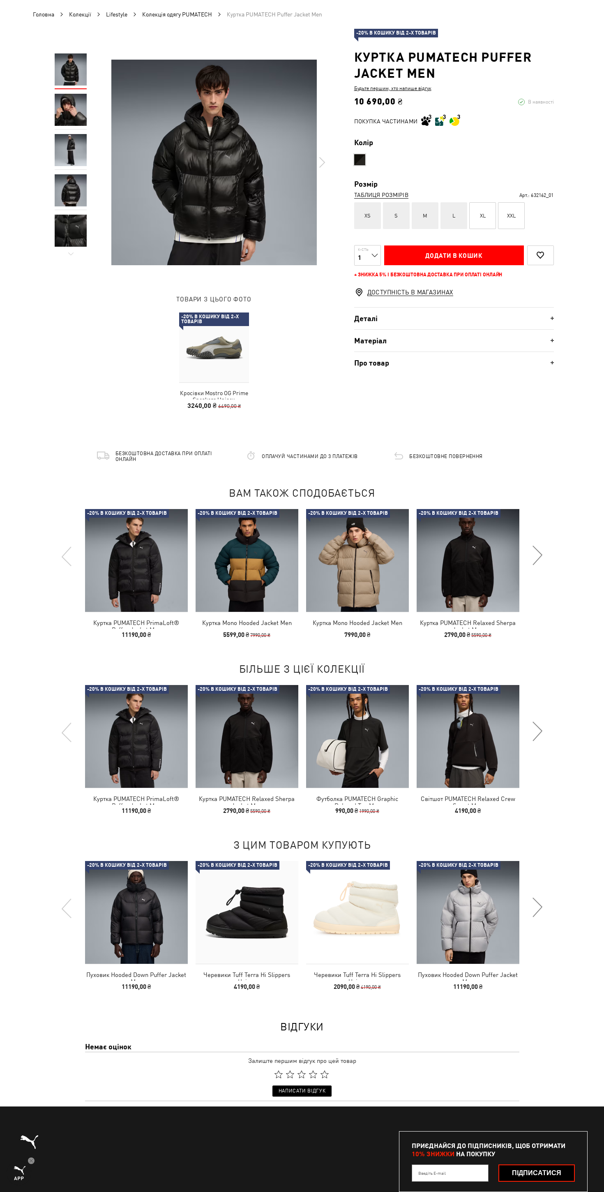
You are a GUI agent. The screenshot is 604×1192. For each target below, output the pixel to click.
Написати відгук (302, 1091)
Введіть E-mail (432, 1173)
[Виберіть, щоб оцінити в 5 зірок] (324, 1074)
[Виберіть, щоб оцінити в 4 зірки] (313, 1074)
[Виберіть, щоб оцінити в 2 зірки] (290, 1074)
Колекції (80, 14)
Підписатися (536, 1172)
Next (321, 162)
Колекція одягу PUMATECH (177, 14)
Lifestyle (116, 14)
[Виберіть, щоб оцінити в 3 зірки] (301, 1074)
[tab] (454, 318)
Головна (43, 14)
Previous (67, 556)
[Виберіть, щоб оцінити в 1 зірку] (278, 1074)
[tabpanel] (214, 162)
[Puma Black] (359, 159)
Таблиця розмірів (381, 195)
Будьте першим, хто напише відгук (392, 88)
